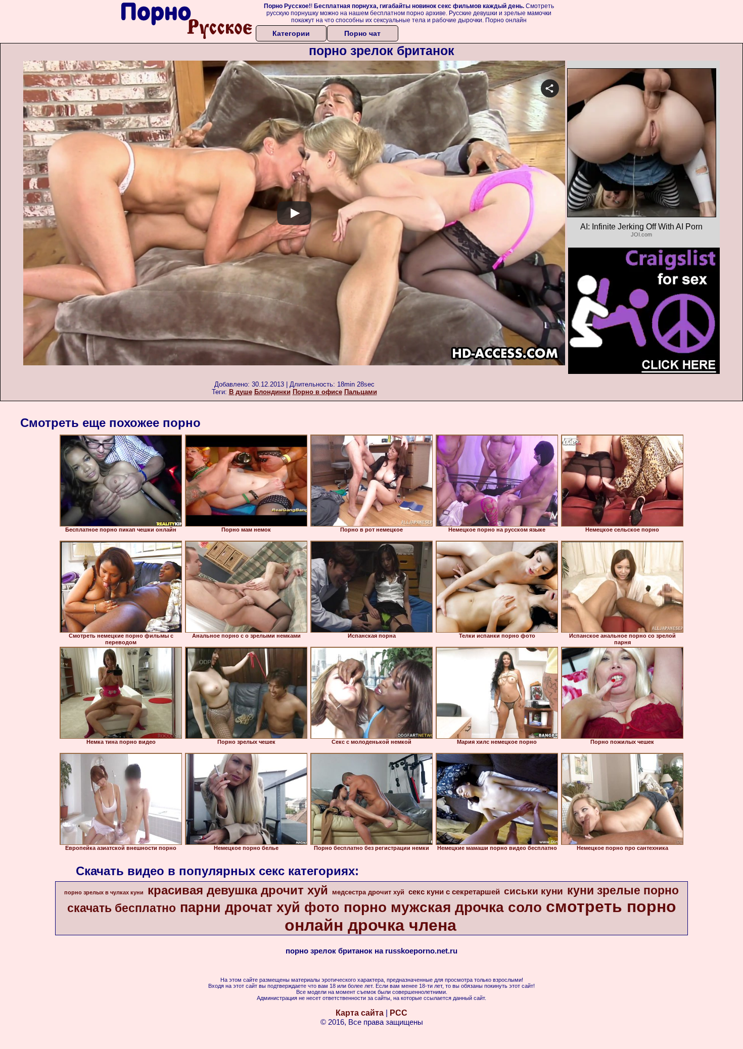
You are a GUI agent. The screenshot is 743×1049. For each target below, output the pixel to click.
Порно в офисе (317, 392)
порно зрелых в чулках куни (104, 892)
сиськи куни (533, 891)
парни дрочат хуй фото (260, 907)
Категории (291, 33)
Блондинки (272, 392)
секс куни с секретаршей (454, 892)
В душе (240, 392)
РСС (398, 1013)
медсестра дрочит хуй (368, 892)
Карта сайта (360, 1013)
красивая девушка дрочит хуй (238, 890)
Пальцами (360, 392)
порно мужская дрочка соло (443, 907)
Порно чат (362, 33)
